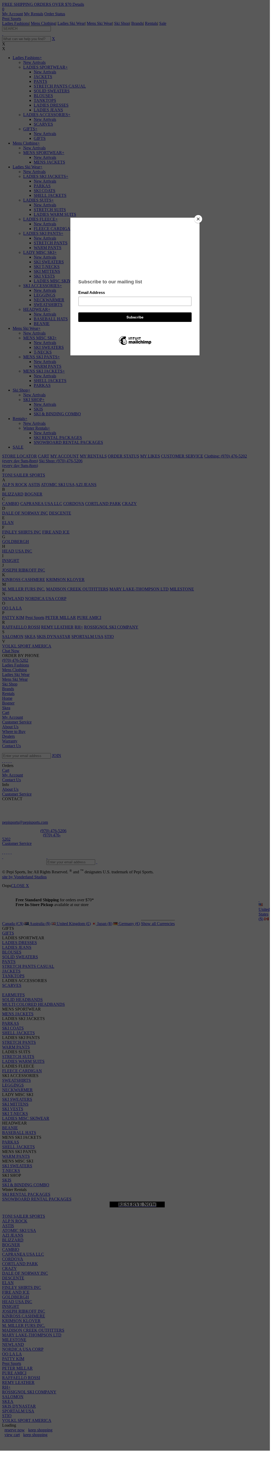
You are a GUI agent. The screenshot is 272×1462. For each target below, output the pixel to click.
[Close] (198, 219)
